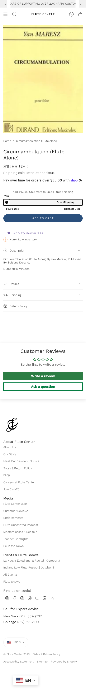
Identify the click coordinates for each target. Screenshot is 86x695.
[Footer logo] (12, 425)
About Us (9, 447)
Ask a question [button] (43, 387)
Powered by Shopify (64, 661)
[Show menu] (5, 14)
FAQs (6, 475)
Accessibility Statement (18, 661)
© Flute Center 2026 (16, 654)
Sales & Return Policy (17, 468)
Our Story (9, 454)
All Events (10, 574)
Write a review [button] (43, 376)
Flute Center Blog (15, 503)
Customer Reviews (15, 510)
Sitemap (42, 661)
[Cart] (80, 14)
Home (7, 140)
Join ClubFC (11, 489)
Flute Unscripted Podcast (20, 525)
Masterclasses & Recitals (20, 531)
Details (14, 284)
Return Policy (18, 306)
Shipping (10, 173)
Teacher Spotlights (15, 539)
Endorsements (13, 517)
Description (17, 250)
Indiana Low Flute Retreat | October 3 (28, 567)
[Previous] (5, 4)
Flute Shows (11, 581)
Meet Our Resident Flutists (21, 461)
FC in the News (13, 546)
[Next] (81, 4)
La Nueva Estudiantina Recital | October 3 (31, 560)
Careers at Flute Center (19, 482)
